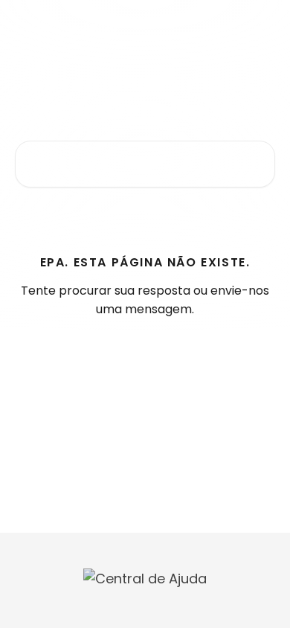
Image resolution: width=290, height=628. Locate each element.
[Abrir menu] (261, 27)
